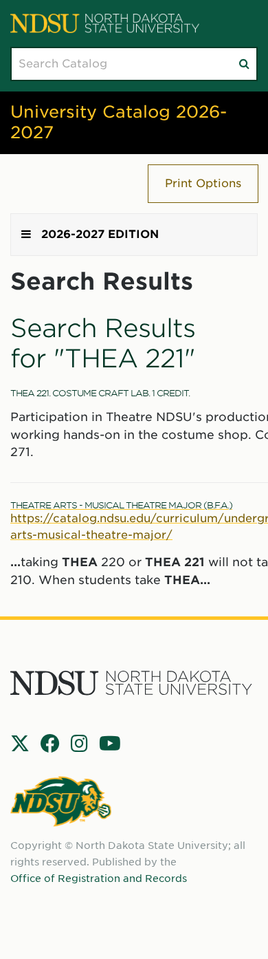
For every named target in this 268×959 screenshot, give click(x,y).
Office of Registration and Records (98, 878)
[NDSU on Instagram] (79, 743)
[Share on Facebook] (50, 743)
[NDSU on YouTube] (110, 743)
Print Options (203, 183)
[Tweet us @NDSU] (20, 743)
